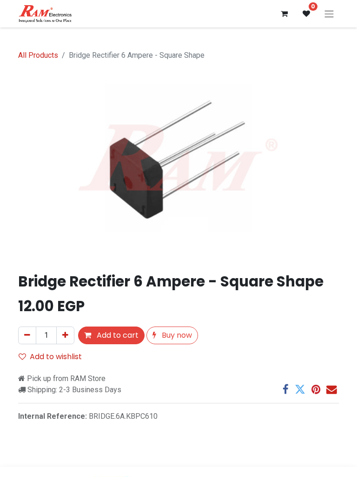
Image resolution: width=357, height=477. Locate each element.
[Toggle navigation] (329, 14)
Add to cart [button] (117, 335)
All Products (38, 55)
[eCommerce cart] (284, 13)
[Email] (331, 389)
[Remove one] (27, 335)
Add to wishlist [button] (56, 356)
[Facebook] (286, 389)
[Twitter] (300, 389)
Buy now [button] (176, 335)
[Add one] (65, 335)
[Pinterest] (315, 389)
